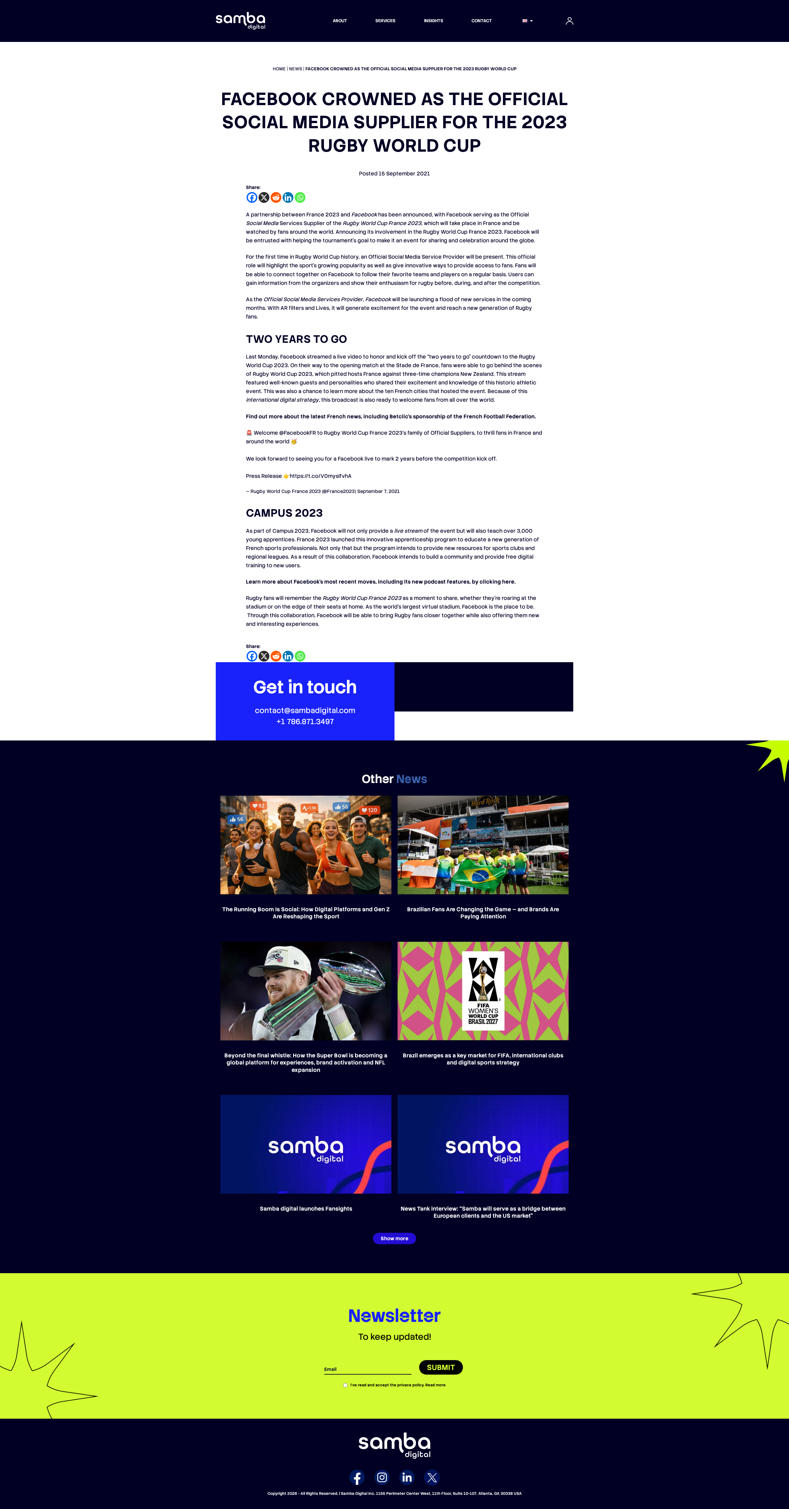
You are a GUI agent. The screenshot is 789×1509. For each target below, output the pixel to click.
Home (279, 69)
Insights (433, 20)
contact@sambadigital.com (305, 710)
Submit (441, 1367)
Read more (435, 1385)
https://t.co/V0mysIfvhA (321, 476)
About (340, 20)
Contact (482, 20)
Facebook (357, 1477)
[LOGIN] (569, 21)
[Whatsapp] (300, 197)
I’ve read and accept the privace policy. (398, 1385)
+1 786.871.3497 (305, 721)
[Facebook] (252, 197)
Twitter (432, 1477)
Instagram (382, 1477)
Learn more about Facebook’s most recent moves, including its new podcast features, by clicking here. (381, 581)
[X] (264, 197)
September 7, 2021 (378, 491)
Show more (394, 1238)
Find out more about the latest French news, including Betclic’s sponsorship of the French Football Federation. (391, 416)
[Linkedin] (288, 197)
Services (385, 20)
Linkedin (407, 1477)
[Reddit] (276, 197)
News (295, 69)
